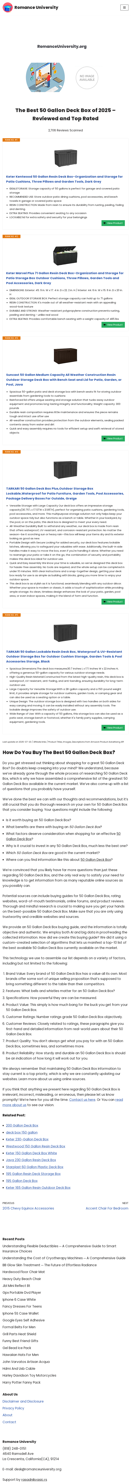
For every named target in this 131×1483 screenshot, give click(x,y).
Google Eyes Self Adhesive (24, 1320)
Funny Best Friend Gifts (20, 1341)
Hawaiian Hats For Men (21, 1354)
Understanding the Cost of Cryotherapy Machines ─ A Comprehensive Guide (64, 1258)
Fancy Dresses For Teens (22, 1306)
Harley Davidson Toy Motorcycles (29, 1375)
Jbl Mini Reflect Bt (16, 1285)
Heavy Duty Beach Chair (22, 1279)
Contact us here (82, 1099)
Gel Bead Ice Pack (17, 1348)
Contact (9, 1422)
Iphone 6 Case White (19, 1299)
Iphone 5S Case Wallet (21, 1313)
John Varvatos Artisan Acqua (26, 1361)
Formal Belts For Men (19, 1327)
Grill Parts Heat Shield (19, 1334)
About (7, 1415)
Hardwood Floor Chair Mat (24, 1272)
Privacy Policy (13, 1408)
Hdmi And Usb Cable (19, 1368)
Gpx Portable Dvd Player (22, 1292)
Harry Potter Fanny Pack (21, 1382)
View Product (115, 223)
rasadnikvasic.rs (34, 1479)
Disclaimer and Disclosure (23, 1401)
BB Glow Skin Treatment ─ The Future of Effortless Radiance (50, 1265)
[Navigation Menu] (124, 7)
